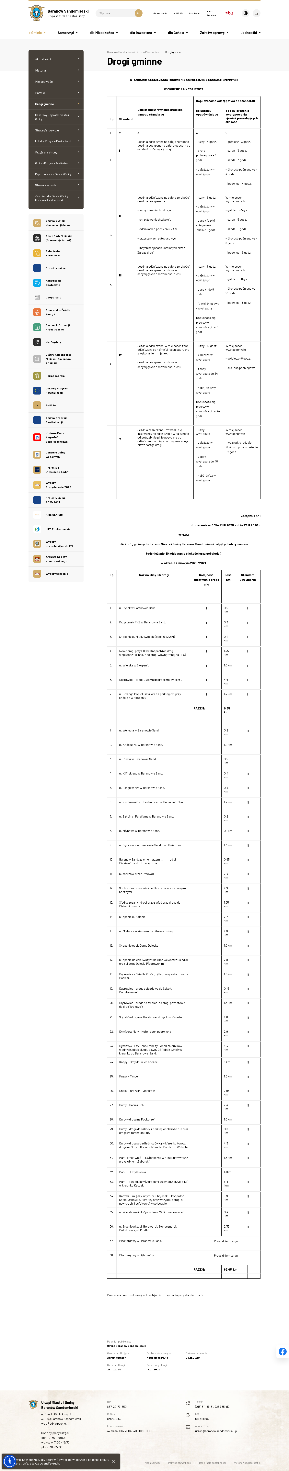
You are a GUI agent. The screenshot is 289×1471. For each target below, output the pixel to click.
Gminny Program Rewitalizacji (52, 163)
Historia (40, 70)
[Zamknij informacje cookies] (113, 1461)
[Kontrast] (245, 13)
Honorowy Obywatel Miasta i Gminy (52, 117)
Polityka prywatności (179, 1462)
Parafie (40, 93)
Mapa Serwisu (152, 1462)
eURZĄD (178, 13)
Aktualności (43, 59)
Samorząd (66, 32)
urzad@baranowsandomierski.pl (216, 1431)
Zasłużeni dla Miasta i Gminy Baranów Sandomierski (51, 198)
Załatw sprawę (212, 32)
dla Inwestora (141, 32)
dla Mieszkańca (102, 32)
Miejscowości (44, 81)
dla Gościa (176, 32)
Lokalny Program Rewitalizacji (53, 141)
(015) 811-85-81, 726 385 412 (212, 1406)
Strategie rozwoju (47, 130)
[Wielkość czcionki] (256, 13)
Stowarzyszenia (45, 185)
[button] (9, 1461)
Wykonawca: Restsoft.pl (247, 1462)
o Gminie (35, 32)
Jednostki (248, 32)
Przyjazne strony (46, 152)
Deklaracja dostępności (212, 1462)
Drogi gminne (44, 104)
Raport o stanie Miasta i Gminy (53, 174)
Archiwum (194, 13)
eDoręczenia (160, 13)
